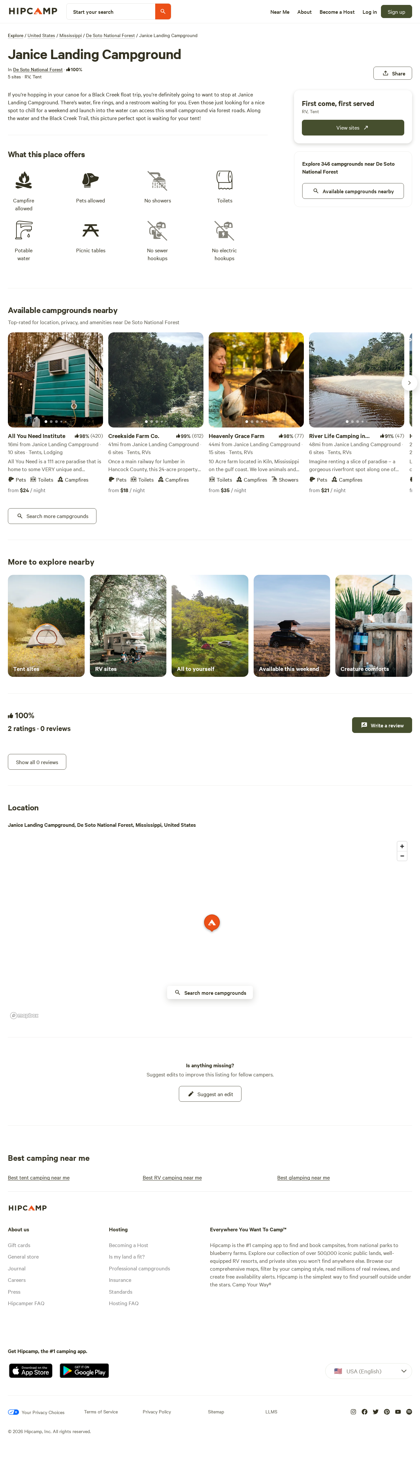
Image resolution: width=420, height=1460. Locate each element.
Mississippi (70, 35)
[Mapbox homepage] (24, 1015)
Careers (17, 1279)
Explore (15, 35)
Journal (17, 1268)
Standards (120, 1291)
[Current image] (46, 422)
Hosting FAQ (123, 1302)
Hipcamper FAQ (26, 1302)
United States (41, 35)
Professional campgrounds (139, 1268)
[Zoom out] (402, 856)
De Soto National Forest (110, 35)
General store (23, 1256)
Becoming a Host (128, 1244)
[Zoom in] (402, 846)
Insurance (120, 1279)
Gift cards (19, 1244)
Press (14, 1291)
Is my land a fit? (127, 1256)
